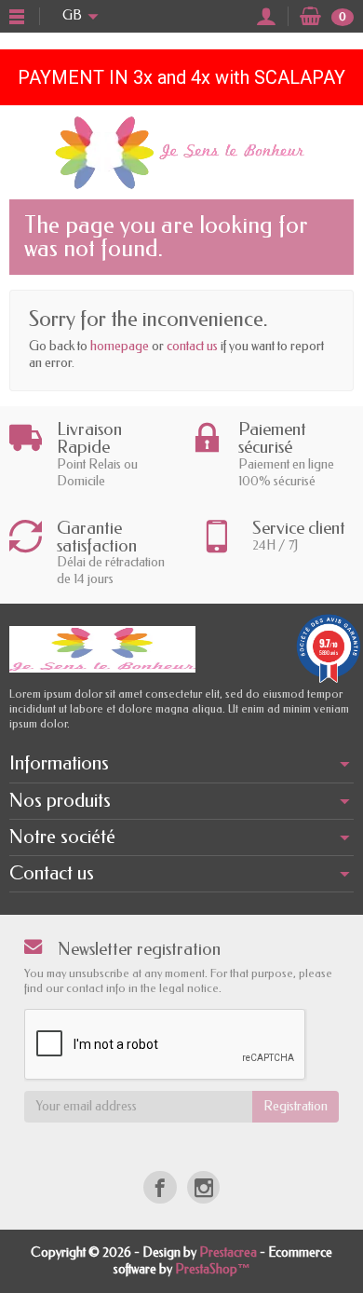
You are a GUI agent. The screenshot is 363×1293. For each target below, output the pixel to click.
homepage (119, 346)
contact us (192, 346)
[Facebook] (159, 1187)
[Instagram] (203, 1187)
